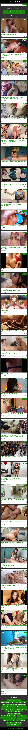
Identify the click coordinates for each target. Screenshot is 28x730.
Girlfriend (21, 13)
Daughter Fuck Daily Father (14, 700)
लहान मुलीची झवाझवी (16, 709)
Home (5, 728)
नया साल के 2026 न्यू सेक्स (9, 720)
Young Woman (7, 13)
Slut (24, 11)
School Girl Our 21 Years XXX (8, 718)
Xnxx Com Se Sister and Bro (8, 715)
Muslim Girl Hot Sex (22, 718)
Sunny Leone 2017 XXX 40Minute (14, 711)
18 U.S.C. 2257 (20, 728)
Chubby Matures (20, 720)
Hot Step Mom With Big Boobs (18, 704)
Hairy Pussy (6, 704)
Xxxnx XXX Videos (22, 715)
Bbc (20, 11)
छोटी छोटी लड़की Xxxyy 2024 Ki (14, 722)
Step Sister (15, 13)
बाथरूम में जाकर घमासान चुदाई (7, 702)
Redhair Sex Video (6, 709)
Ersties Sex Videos (22, 706)
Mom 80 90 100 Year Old (14, 724)
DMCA (13, 728)
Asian (16, 11)
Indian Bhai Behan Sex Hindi (8, 706)
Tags (9, 728)
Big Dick (5, 11)
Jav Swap (24, 709)
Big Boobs (11, 11)
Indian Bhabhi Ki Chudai (21, 702)
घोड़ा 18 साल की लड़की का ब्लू (14, 713)
